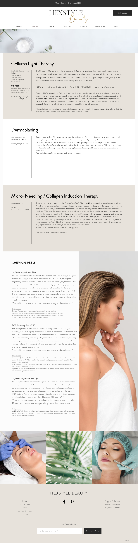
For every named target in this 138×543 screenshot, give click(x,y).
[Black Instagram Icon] (73, 502)
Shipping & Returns (112, 501)
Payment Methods (112, 507)
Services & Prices (25, 510)
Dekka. (133, 541)
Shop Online (25, 504)
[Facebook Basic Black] (64, 502)
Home (24, 501)
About (24, 507)
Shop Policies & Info (112, 504)
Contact (25, 514)
